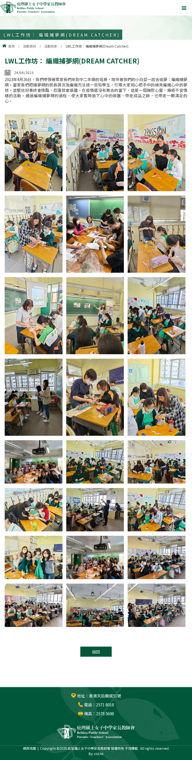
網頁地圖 (29, 748)
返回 (96, 652)
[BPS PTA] (33, 12)
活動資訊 (29, 46)
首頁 (11, 46)
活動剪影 (50, 46)
